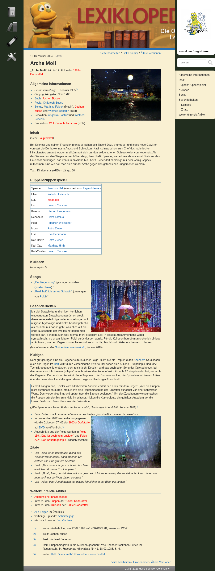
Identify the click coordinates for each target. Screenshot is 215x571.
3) (48, 296)
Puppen (55, 501)
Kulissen (55, 505)
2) (53, 286)
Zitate (184, 109)
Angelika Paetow (58, 115)
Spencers (139, 359)
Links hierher (130, 53)
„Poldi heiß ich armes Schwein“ (53, 291)
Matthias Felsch (53, 106)
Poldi (43, 296)
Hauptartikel (45, 138)
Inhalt (182, 79)
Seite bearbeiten (110, 53)
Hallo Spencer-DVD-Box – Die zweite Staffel (78, 554)
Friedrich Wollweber (59, 222)
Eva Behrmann (57, 234)
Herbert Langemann (59, 211)
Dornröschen (64, 520)
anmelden (185, 51)
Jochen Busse (51, 98)
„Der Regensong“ (44, 282)
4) (137, 407)
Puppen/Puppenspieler (192, 84)
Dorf (56, 363)
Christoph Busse (53, 102)
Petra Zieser (55, 228)
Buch (37, 98)
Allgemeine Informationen (194, 74)
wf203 (58, 56)
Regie (37, 102)
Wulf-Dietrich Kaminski (63, 123)
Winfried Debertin (58, 110)
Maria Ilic (53, 199)
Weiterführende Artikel (192, 114)
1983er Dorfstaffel (79, 422)
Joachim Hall (55, 188)
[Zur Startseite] (99, 24)
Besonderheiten (188, 99)
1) (77, 89)
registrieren (202, 51)
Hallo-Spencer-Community (154, 568)
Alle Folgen (41, 511)
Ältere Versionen (151, 53)
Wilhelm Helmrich (58, 194)
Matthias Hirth (56, 245)
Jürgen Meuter (91, 188)
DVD (42, 427)
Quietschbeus (42, 287)
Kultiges (186, 104)
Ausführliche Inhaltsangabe (50, 496)
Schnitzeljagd (66, 516)
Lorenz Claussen (58, 205)
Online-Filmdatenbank (68, 347)
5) (63, 427)
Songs (38, 106)
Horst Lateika (56, 217)
